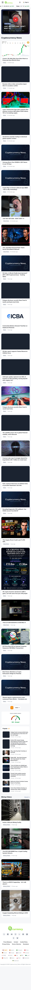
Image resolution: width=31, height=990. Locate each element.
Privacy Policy (6, 944)
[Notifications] (20, 2)
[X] (4, 934)
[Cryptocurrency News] (9, 2)
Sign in (27, 2)
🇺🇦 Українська (15, 960)
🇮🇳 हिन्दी (21, 955)
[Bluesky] (17, 938)
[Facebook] (7, 934)
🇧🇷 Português (19, 950)
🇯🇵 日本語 (4, 955)
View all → (27, 797)
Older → (17, 707)
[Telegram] (23, 934)
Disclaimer (26, 944)
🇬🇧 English (5, 950)
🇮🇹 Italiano (12, 958)
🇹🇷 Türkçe (26, 950)
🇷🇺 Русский (18, 952)
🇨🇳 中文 (16, 955)
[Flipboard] (26, 934)
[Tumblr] (13, 938)
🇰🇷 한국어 (10, 955)
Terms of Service (16, 944)
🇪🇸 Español (11, 950)
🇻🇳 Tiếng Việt (5, 958)
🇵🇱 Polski (19, 958)
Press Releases (7, 942)
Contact (16, 942)
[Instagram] (15, 934)
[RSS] (19, 934)
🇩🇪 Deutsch (4, 952)
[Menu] (2, 2)
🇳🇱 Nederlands (26, 958)
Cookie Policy (24, 942)
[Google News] (11, 934)
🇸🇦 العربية (27, 955)
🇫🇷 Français (11, 952)
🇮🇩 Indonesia (26, 952)
